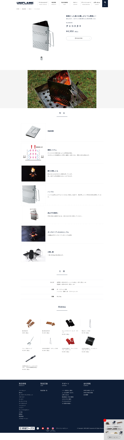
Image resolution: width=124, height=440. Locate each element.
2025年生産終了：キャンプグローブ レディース (70, 346)
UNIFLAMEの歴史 (88, 392)
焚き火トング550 (90, 327)
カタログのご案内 (66, 399)
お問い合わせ (97, 3)
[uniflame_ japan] (48, 428)
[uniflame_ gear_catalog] (53, 428)
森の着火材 (30, 327)
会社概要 (86, 394)
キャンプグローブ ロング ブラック (70, 328)
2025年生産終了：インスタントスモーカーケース (90, 346)
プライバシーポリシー (62, 428)
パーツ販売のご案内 (67, 390)
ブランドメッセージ (86, 3)
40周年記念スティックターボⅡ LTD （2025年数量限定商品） (30, 363)
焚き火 (30, 8)
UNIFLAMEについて (89, 390)
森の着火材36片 (50, 327)
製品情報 (24, 8)
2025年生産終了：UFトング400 (50, 345)
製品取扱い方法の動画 (67, 397)
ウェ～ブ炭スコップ (30, 345)
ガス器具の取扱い (66, 403)
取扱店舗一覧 (43, 390)
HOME (17, 8)
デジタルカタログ (43, 3)
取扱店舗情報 (64, 3)
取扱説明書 (79, 38)
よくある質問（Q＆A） (68, 392)
